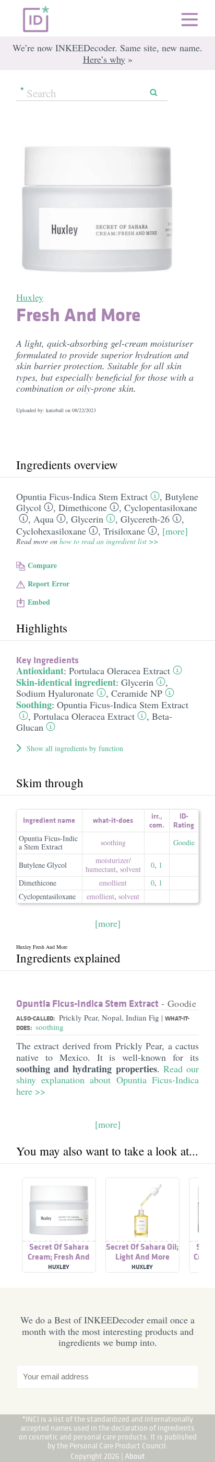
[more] (175, 531)
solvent (130, 869)
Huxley (29, 297)
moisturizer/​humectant (108, 864)
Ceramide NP (136, 693)
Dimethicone (82, 507)
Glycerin (87, 519)
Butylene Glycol (43, 865)
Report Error (48, 583)
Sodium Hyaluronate (55, 693)
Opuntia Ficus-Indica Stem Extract (82, 496)
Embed (39, 601)
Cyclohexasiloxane (51, 531)
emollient (113, 883)
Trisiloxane (124, 531)
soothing (113, 842)
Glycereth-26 (145, 519)
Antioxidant (40, 670)
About (135, 1456)
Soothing (34, 704)
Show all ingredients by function (75, 748)
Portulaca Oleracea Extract (119, 670)
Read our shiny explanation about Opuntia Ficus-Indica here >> (107, 1079)
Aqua (43, 519)
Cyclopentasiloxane (160, 507)
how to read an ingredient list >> (108, 541)
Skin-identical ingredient (66, 682)
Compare (42, 565)
